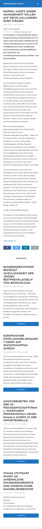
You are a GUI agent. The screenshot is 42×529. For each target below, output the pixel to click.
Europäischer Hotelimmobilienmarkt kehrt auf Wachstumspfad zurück (20, 342)
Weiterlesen (21, 324)
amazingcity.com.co (13, 4)
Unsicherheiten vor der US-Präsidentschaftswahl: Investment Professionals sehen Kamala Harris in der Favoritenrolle (20, 411)
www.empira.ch (9, 241)
